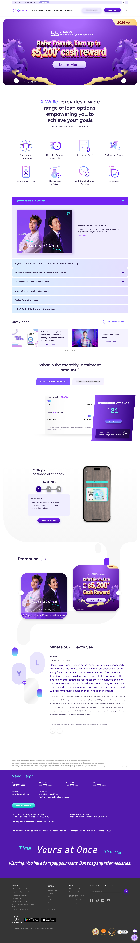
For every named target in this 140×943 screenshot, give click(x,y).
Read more (29, 616)
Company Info (52, 890)
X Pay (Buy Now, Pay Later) (20, 909)
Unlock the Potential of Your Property (33, 290)
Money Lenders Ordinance (77, 889)
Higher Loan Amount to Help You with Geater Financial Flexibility (46, 263)
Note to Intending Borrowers (78, 903)
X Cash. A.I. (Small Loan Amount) (22, 889)
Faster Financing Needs (26, 300)
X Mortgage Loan (17, 898)
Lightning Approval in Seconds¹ (30, 200)
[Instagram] (98, 900)
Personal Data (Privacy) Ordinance (76, 895)
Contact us (51, 909)
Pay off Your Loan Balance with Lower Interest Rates (40, 272)
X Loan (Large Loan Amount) (20, 892)
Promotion (51, 893)
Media (50, 896)
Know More (82, 236)
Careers (50, 903)
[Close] (123, 2)
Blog (49, 899)
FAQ (49, 906)
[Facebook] (93, 900)
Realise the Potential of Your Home (32, 281)
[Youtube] (109, 900)
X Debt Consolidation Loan (20, 895)
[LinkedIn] (104, 900)
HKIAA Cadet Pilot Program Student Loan (35, 309)
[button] (70, 52)
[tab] (38, 489)
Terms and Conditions (76, 900)
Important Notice (74, 892)
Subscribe (126, 891)
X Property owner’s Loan (19, 901)
